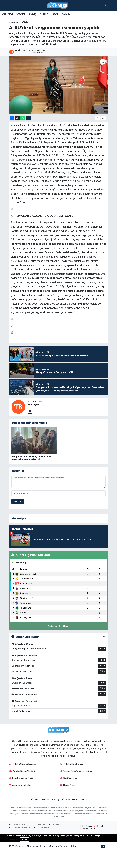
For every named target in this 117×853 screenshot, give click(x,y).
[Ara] (106, 5)
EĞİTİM (25, 23)
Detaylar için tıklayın (58, 626)
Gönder (17, 501)
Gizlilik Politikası (21, 825)
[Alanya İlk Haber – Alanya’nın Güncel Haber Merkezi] (57, 5)
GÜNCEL (44, 14)
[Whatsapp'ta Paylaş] (22, 118)
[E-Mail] (30, 411)
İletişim (41, 825)
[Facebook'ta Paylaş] (12, 118)
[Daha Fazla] (28, 118)
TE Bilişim (33, 404)
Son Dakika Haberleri (21, 785)
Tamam (24, 839)
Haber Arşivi (69, 785)
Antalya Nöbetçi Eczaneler (25, 764)
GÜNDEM (7, 14)
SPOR (55, 14)
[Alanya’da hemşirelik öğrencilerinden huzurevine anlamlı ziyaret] (34, 440)
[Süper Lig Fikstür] (104, 637)
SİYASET (20, 14)
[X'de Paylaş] (17, 118)
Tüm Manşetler (70, 778)
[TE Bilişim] (18, 407)
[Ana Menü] (10, 5)
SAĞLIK (66, 14)
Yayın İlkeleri (44, 827)
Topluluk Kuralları (21, 827)
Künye (56, 825)
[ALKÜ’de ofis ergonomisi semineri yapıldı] (58, 85)
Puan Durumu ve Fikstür (23, 778)
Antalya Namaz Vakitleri (24, 771)
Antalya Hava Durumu (73, 764)
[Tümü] (104, 518)
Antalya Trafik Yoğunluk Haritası (77, 771)
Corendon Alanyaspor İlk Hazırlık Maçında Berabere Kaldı (45, 846)
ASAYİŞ (32, 14)
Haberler (13, 23)
